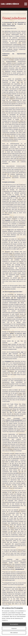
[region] (14, 621)
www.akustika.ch (19, 569)
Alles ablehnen (14, 632)
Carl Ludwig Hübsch (10, 4)
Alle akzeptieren (14, 624)
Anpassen (14, 628)
